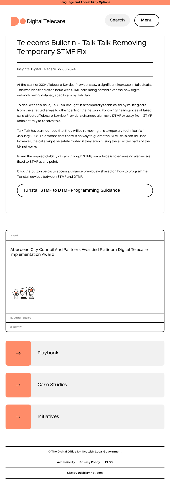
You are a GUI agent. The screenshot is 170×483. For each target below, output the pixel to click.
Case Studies (52, 385)
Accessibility (66, 462)
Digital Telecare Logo (40, 21)
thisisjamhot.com (90, 473)
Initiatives (48, 417)
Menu (147, 20)
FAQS (109, 462)
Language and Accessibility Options (85, 2)
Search (117, 20)
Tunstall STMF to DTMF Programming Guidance (71, 191)
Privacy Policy (89, 462)
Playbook (48, 353)
